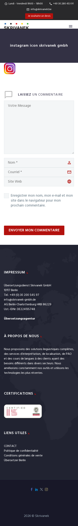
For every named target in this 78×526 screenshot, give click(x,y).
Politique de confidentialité (21, 450)
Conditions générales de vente (23, 455)
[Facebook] (31, 489)
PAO (69, 354)
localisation (53, 354)
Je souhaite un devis (39, 16)
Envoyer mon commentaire (34, 230)
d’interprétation (30, 354)
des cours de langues (21, 358)
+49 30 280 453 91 (63, 4)
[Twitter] (41, 489)
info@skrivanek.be (41, 9)
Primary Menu (70, 26)
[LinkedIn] (36, 489)
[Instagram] (46, 489)
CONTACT (10, 446)
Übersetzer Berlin (15, 460)
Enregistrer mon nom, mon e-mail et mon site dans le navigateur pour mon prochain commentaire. (42, 200)
